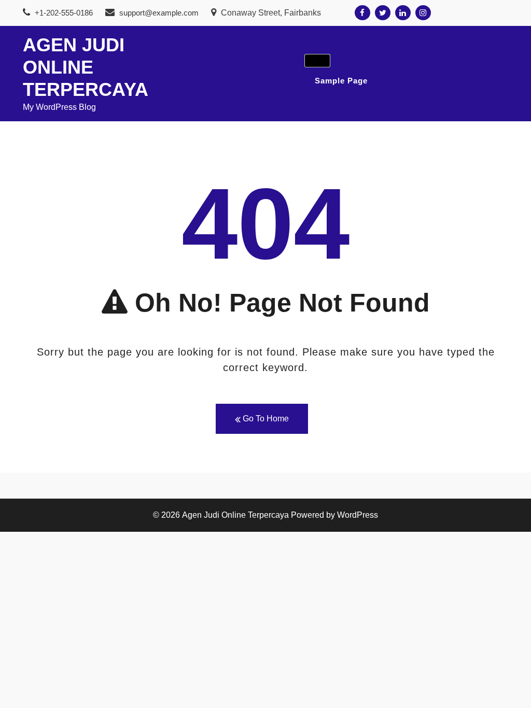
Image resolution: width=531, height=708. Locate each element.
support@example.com (159, 12)
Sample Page (341, 80)
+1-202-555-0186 (63, 12)
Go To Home (265, 418)
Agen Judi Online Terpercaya (85, 67)
